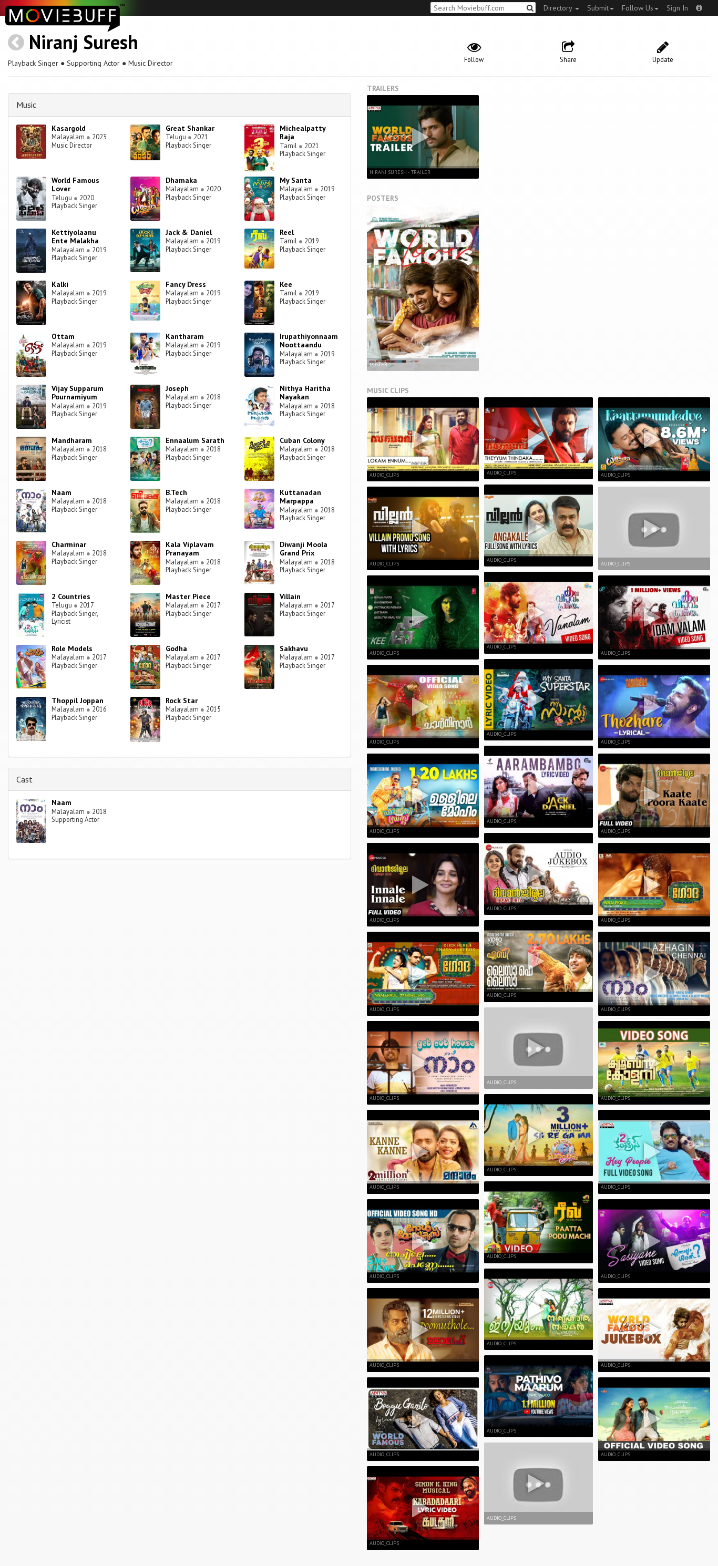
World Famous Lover (75, 185)
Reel (287, 232)
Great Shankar (190, 128)
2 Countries (71, 596)
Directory (558, 8)
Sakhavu (294, 648)
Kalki (60, 284)
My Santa (296, 180)
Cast (24, 779)
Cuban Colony (302, 440)
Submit (598, 8)
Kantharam (185, 336)
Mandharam (72, 440)
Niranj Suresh (83, 41)
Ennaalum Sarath (195, 440)
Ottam (63, 336)
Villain (290, 596)
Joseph (177, 388)
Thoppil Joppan (78, 700)
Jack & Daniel (189, 232)
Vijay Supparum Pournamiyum (78, 393)
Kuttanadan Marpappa (300, 497)
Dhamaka (181, 180)
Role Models (72, 648)
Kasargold (69, 128)
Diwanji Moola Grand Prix (303, 549)
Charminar (69, 544)
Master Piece (188, 596)
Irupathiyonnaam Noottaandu (309, 341)
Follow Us (637, 8)
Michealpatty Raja (302, 132)
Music (26, 104)
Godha (176, 648)
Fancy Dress (186, 284)
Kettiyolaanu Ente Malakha (75, 237)
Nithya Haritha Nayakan (305, 393)
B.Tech (176, 492)
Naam (61, 492)
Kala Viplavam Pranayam (190, 549)
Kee (286, 284)
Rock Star (182, 700)
